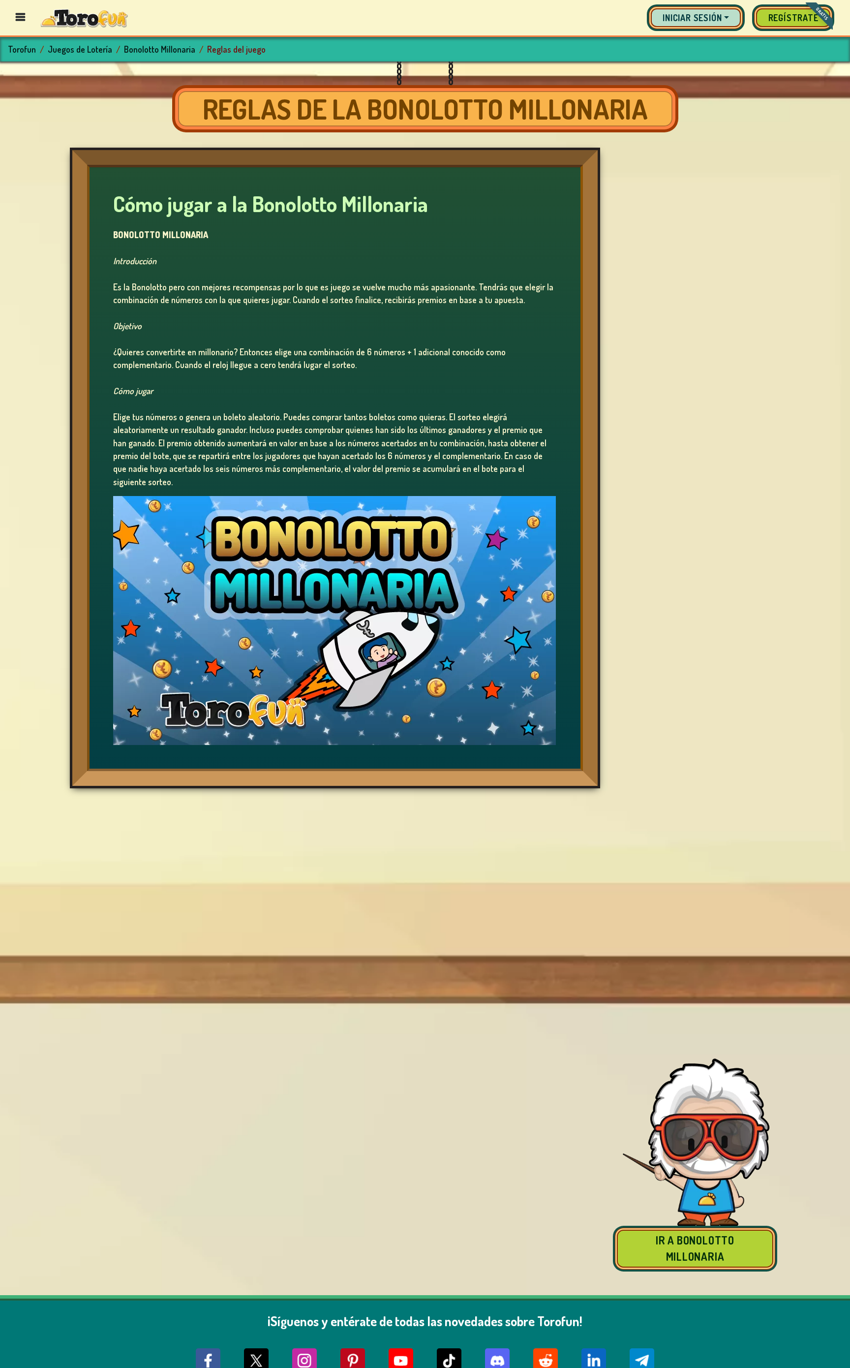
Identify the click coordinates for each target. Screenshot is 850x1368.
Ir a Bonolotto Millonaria (695, 1248)
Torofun (22, 49)
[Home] (84, 17)
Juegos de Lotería (80, 49)
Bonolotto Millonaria (159, 49)
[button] (696, 17)
